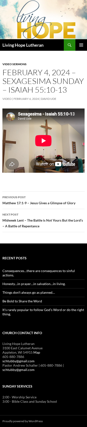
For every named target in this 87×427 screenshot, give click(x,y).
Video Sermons (14, 64)
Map (36, 352)
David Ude (48, 99)
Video (7, 99)
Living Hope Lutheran (23, 45)
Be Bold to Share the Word (22, 301)
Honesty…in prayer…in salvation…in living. (33, 284)
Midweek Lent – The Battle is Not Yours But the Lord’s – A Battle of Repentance (42, 220)
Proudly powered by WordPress (22, 421)
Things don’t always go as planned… (28, 292)
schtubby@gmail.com (18, 361)
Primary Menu (81, 45)
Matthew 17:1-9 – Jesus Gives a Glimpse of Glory (38, 200)
